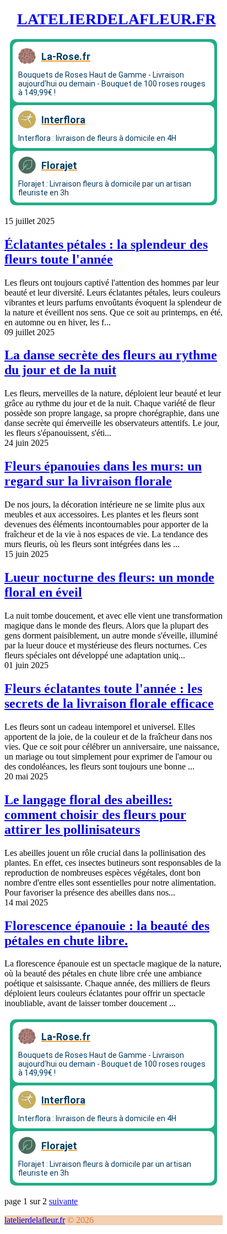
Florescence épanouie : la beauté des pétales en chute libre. (106, 933)
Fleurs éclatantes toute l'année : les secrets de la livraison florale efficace (109, 696)
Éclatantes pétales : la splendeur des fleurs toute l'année (106, 251)
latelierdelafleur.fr (116, 19)
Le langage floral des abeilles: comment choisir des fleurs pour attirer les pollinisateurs (95, 815)
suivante (63, 1201)
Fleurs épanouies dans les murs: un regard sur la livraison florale (103, 473)
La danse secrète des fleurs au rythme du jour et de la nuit (110, 362)
